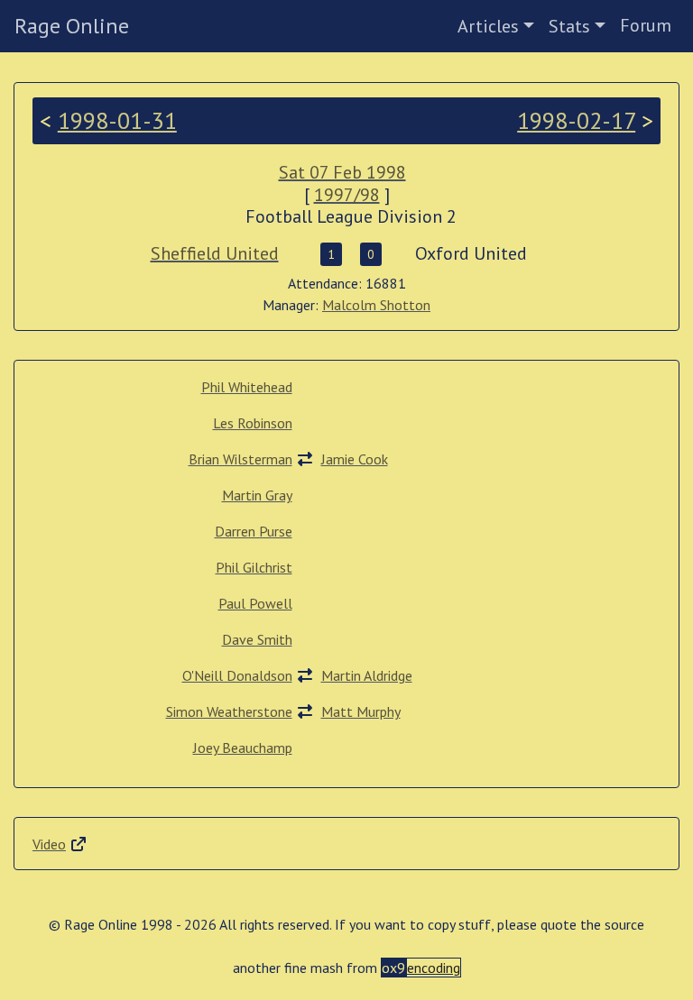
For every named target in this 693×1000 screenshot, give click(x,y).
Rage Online (71, 26)
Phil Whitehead (246, 387)
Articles (488, 26)
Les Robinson (252, 423)
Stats (569, 26)
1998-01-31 (117, 120)
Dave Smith (257, 639)
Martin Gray (257, 495)
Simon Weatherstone (229, 711)
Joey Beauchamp (242, 748)
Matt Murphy (361, 711)
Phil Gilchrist (254, 567)
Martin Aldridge (366, 675)
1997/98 (347, 194)
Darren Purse (253, 531)
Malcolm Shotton (376, 305)
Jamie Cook (354, 459)
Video (49, 844)
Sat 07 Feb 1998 (342, 172)
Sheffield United (215, 253)
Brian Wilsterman (240, 459)
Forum (645, 25)
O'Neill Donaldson (237, 675)
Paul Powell (255, 603)
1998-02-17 (576, 120)
